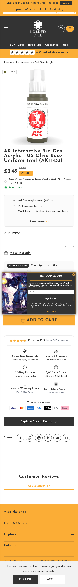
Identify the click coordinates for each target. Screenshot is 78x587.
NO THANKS (51, 311)
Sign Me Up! (51, 299)
